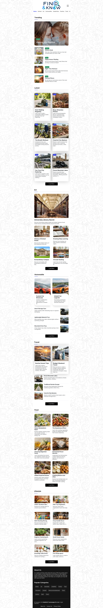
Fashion (62, 11)
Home (35, 11)
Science (37, 594)
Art (43, 11)
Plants (63, 590)
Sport (42, 594)
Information (38, 590)
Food (66, 11)
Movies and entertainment (54, 590)
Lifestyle (44, 590)
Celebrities (56, 11)
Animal (40, 11)
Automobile (49, 11)
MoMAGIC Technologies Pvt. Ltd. (51, 602)
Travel (47, 594)
